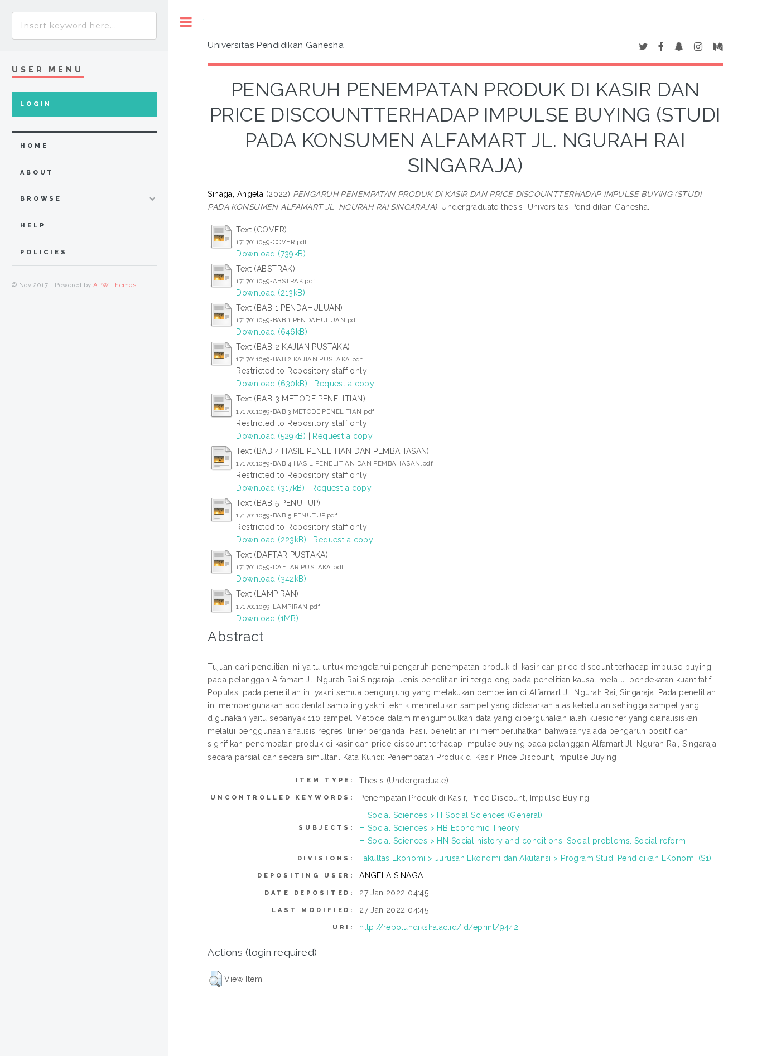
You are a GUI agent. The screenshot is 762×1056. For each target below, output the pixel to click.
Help (32, 225)
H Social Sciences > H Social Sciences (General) (451, 815)
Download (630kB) (271, 383)
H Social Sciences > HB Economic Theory (439, 828)
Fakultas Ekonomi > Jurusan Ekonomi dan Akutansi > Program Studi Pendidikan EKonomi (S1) (535, 858)
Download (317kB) (270, 487)
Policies (43, 252)
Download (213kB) (270, 292)
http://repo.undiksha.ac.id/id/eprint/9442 (438, 927)
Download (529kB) (271, 436)
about (37, 172)
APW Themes (114, 285)
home (34, 145)
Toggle (186, 22)
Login (36, 104)
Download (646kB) (271, 331)
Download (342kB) (271, 578)
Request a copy (344, 383)
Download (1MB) (267, 618)
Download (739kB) (271, 253)
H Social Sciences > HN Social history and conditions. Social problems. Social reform (522, 840)
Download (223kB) (271, 539)
